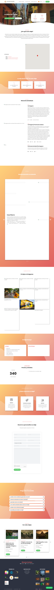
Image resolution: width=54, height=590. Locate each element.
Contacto (27, 573)
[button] (37, 56)
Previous (3, 219)
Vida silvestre (23, 540)
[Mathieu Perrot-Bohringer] (42, 580)
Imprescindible (10, 10)
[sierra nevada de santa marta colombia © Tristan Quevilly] (47, 584)
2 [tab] (28, 261)
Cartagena (10, 56)
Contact (47, 1)
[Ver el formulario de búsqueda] (44, 1)
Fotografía (12, 540)
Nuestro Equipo (27, 572)
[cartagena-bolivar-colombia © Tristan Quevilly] (47, 572)
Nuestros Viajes (27, 570)
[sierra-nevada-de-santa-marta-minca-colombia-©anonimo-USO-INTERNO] (38, 572)
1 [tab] (26, 557)
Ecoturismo (8, 540)
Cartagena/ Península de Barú (13, 57)
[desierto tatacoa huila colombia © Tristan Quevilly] (38, 579)
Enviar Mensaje (17, 469)
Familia (5, 10)
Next (50, 219)
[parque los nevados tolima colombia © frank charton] (42, 573)
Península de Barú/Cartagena (13, 58)
